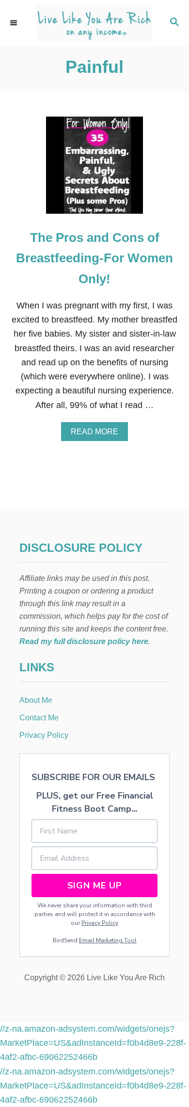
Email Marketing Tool (108, 940)
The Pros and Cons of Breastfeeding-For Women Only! (94, 258)
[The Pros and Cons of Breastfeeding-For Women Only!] (94, 169)
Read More (98, 434)
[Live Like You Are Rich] (94, 23)
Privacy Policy (99, 923)
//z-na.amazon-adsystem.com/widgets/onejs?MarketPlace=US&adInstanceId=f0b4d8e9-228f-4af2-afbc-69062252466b (93, 1043)
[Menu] (14, 22)
